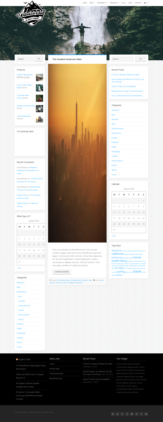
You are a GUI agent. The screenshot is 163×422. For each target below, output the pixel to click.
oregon (127, 266)
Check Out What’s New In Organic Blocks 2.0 (30, 376)
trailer (127, 272)
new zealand (121, 266)
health (115, 261)
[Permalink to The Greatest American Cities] (77, 153)
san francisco (78, 283)
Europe (21, 310)
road (113, 268)
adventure (116, 250)
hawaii (137, 257)
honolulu (52, 283)
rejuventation (133, 266)
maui (122, 264)
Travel (19, 347)
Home (85, 3)
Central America (24, 306)
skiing (135, 268)
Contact (138, 3)
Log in (52, 364)
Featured (20, 324)
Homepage (21, 333)
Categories (101, 3)
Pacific (21, 319)
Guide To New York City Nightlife (124, 87)
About (92, 3)
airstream (125, 251)
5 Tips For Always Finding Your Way (125, 75)
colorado (131, 254)
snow (138, 268)
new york (63, 283)
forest (120, 257)
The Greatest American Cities (67, 59)
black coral (142, 251)
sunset (114, 272)
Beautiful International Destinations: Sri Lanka (28, 171)
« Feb (19, 268)
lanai (144, 261)
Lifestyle (20, 338)
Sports (19, 342)
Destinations (21, 292)
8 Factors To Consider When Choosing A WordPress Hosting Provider (29, 395)
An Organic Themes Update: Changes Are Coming (27, 385)
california (117, 253)
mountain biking (134, 264)
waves (119, 275)
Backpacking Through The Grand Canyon (127, 91)
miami (58, 283)
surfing (120, 271)
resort (139, 266)
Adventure (20, 283)
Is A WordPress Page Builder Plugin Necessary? (30, 367)
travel (137, 271)
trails (131, 272)
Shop (130, 3)
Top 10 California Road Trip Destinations (127, 96)
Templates (113, 3)
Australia (21, 301)
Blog (123, 3)
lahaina (140, 261)
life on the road (116, 264)
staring (143, 268)
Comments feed (56, 373)
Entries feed (54, 369)
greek (130, 258)
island (135, 261)
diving (136, 254)
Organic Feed (24, 359)
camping (126, 254)
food (114, 257)
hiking (123, 261)
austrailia (135, 251)
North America (23, 315)
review (143, 266)
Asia (20, 297)
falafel (140, 254)
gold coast (126, 258)
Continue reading (63, 272)
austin (102, 280)
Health (19, 329)
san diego (70, 283)
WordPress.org (56, 378)
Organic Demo (22, 195)
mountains (142, 264)
